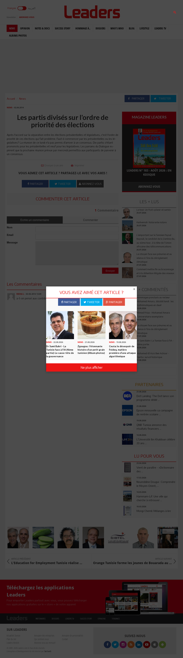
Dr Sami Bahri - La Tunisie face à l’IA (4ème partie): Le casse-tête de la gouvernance (60, 351)
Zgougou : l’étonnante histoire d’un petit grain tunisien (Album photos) (91, 349)
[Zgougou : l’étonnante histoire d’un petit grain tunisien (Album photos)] (91, 324)
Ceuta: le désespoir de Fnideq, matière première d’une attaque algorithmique (122, 351)
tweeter (93, 302)
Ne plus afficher (92, 367)
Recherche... (131, 11)
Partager (70, 302)
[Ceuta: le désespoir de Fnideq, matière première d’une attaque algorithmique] (123, 324)
